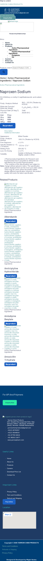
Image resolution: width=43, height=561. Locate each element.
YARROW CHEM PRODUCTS (11, 4)
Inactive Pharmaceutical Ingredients (19, 52)
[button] (8, 39)
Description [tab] (8, 131)
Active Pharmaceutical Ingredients (19, 49)
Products (8, 46)
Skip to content (5, 1)
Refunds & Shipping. (9, 549)
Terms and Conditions (10, 546)
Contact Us (9, 62)
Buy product (8, 126)
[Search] (3, 72)
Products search (6, 68)
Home (3, 78)
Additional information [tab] (12, 133)
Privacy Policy (7, 553)
